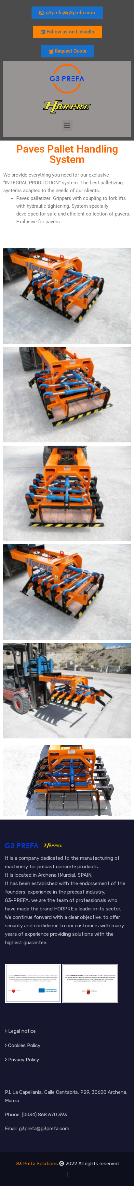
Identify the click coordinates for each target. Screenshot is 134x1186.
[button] (67, 125)
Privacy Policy (23, 1060)
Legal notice (22, 1031)
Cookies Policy (24, 1045)
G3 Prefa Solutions (37, 1164)
